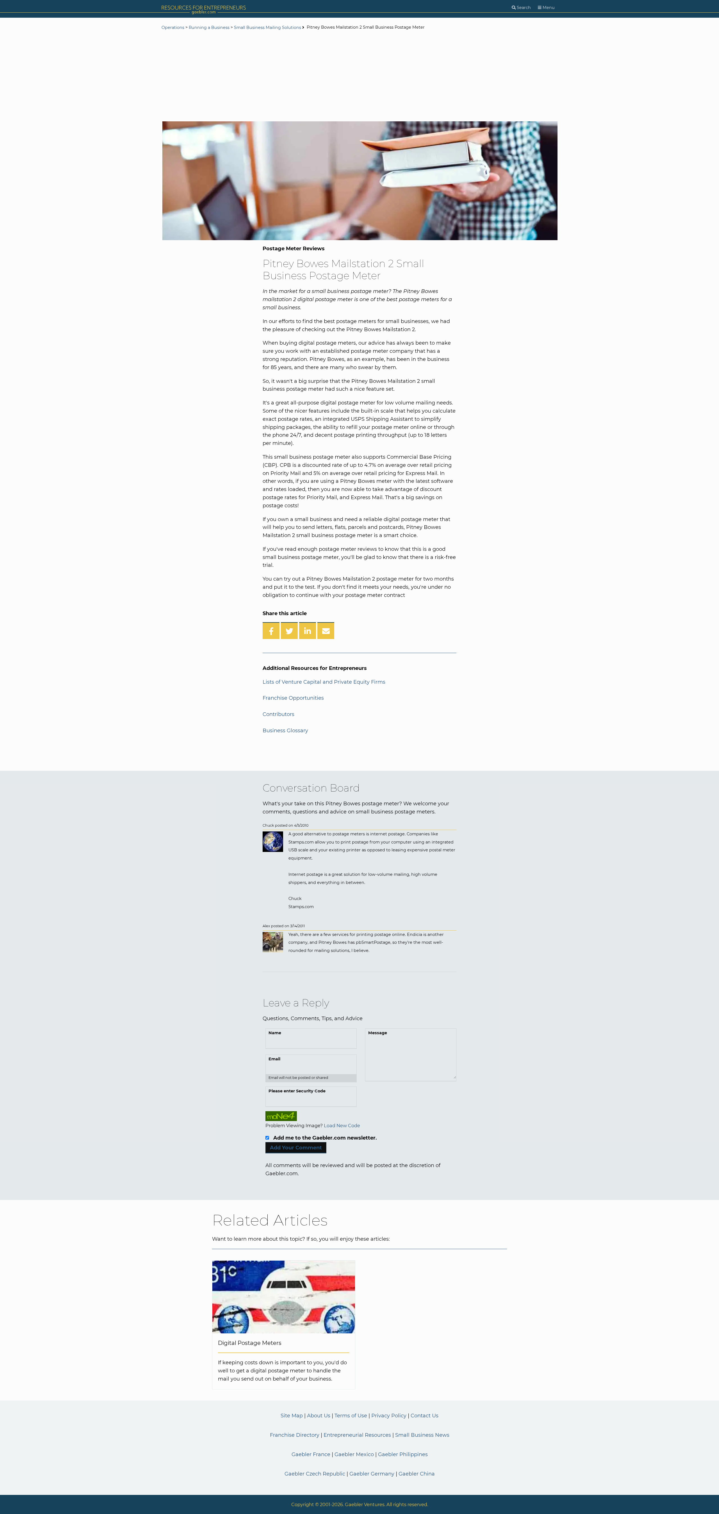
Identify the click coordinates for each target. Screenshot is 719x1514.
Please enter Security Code (297, 1091)
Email (274, 1058)
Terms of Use (351, 1416)
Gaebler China (417, 1474)
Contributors (278, 714)
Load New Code (342, 1125)
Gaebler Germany (371, 1474)
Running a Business (209, 27)
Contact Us (424, 1416)
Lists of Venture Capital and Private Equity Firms (324, 682)
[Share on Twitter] (289, 630)
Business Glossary (285, 731)
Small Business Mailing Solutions (267, 27)
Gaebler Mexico (354, 1454)
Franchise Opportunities (293, 698)
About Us (318, 1416)
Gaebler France (311, 1454)
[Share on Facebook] (271, 630)
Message (377, 1032)
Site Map (292, 1416)
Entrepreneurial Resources (357, 1435)
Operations (172, 27)
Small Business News (422, 1435)
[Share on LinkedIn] (307, 630)
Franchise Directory (294, 1435)
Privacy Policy (388, 1416)
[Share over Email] (325, 630)
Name (275, 1032)
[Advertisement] (359, 76)
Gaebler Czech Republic (315, 1474)
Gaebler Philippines (403, 1454)
